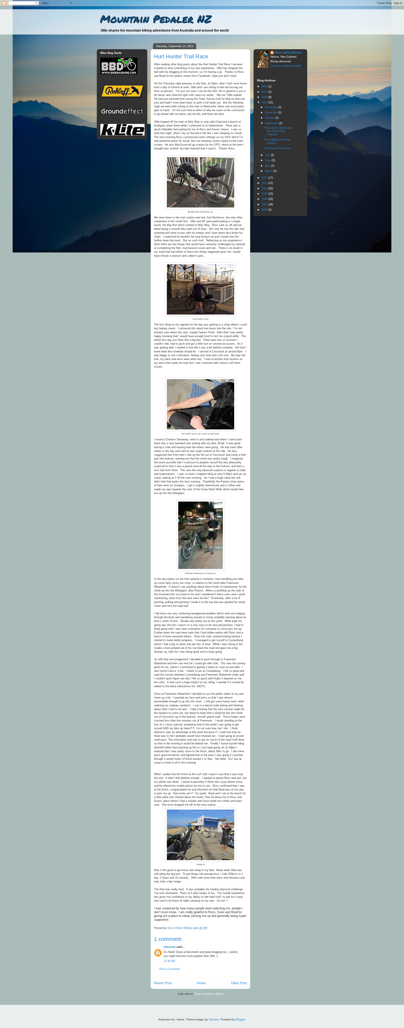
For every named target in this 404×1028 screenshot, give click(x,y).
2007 (265, 204)
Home (201, 983)
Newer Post (162, 983)
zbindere (214, 1019)
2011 (265, 183)
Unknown (169, 946)
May (268, 165)
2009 (265, 193)
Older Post (239, 983)
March (269, 171)
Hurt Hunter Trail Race (277, 148)
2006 (265, 209)
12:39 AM (169, 961)
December (271, 107)
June (268, 160)
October (270, 117)
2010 (265, 188)
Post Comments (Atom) (209, 993)
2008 (265, 199)
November (271, 112)
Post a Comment (169, 969)
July (268, 155)
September (272, 123)
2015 (265, 91)
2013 (265, 102)
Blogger (240, 1019)
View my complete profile (285, 65)
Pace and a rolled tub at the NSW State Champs (278, 131)
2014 (265, 97)
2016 (265, 86)
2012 (265, 177)
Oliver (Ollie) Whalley (288, 52)
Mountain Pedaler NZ (155, 18)
